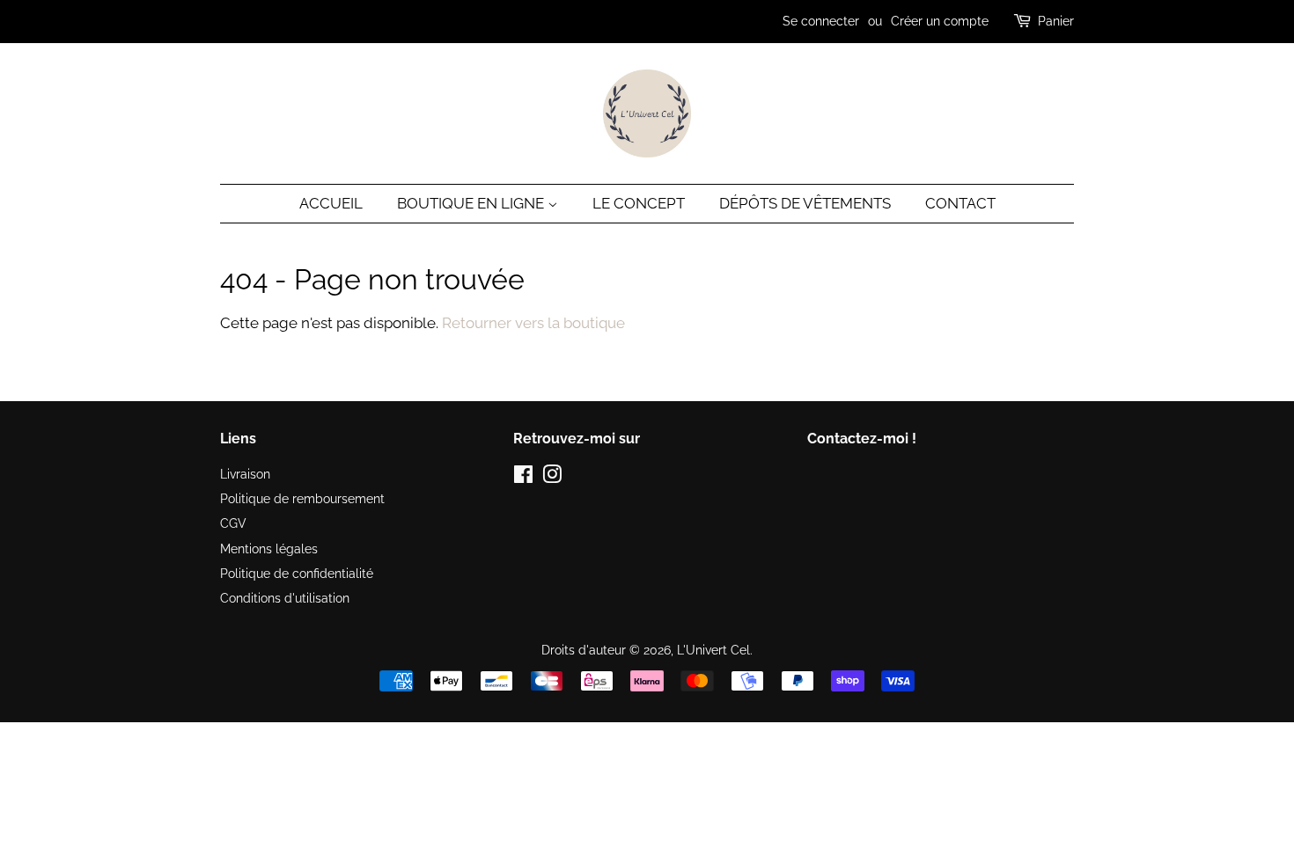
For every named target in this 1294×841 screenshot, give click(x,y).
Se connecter (821, 21)
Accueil (331, 203)
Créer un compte (940, 21)
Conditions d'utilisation (284, 597)
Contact (960, 203)
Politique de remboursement (302, 498)
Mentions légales (269, 548)
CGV (233, 523)
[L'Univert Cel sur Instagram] (552, 477)
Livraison (245, 473)
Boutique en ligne (472, 203)
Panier (1056, 21)
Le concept (638, 203)
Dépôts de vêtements (805, 203)
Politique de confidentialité (296, 573)
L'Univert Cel (713, 649)
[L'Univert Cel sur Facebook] (523, 477)
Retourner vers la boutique (533, 323)
